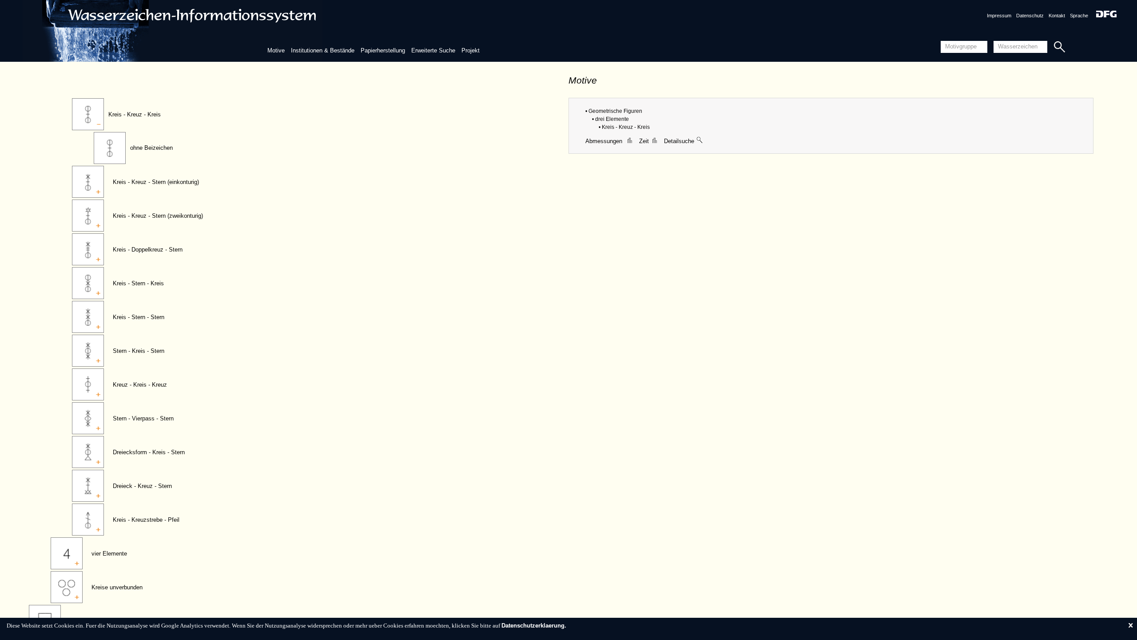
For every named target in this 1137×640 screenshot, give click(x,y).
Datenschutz (1030, 15)
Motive (276, 50)
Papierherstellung (383, 50)
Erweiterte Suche (433, 50)
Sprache (1079, 15)
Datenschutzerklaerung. (533, 625)
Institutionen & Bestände (322, 50)
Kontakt (1057, 15)
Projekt (470, 50)
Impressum (999, 15)
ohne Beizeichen (151, 147)
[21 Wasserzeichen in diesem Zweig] (700, 141)
